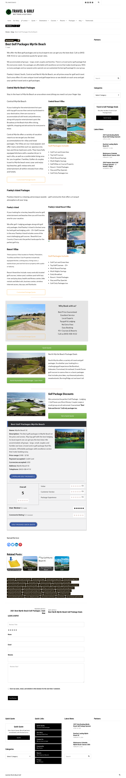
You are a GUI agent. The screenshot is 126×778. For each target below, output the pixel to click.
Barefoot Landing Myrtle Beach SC (79, 25)
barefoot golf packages (38, 579)
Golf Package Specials (28, 25)
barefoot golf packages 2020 (54, 579)
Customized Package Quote (26, 180)
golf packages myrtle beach (15, 588)
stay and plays (60, 596)
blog (80, 20)
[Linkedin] (16, 543)
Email (9, 645)
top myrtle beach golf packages (74, 596)
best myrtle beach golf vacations (16, 585)
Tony (8, 47)
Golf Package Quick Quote (23, 524)
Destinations (43, 20)
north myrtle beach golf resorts (16, 596)
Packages (72, 20)
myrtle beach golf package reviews (65, 588)
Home (7, 32)
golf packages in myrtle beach (70, 585)
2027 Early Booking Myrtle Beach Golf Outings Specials (52, 25)
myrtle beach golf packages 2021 (32, 590)
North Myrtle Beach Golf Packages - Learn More (26, 380)
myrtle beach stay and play (14, 593)
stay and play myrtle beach (48, 596)
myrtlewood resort (65, 593)
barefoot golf (11, 579)
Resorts (62, 20)
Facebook (85, 2)
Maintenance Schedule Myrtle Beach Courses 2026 (104, 25)
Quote (33, 20)
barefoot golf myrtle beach (23, 579)
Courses (53, 20)
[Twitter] (12, 543)
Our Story (16, 20)
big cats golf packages (31, 585)
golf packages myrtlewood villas (32, 588)
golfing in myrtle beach (48, 588)
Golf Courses (39, 230)
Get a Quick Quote (67, 416)
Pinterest (92, 2)
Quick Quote (46, 348)
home (9, 20)
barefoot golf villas (33, 582)
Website (10, 655)
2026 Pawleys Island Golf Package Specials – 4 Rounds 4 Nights (77, 27)
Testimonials (89, 20)
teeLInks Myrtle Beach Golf (13, 775)
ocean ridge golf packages (32, 596)
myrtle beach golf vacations (64, 590)
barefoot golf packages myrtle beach (17, 582)
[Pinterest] (20, 543)
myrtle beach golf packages (15, 590)
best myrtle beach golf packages (62, 582)
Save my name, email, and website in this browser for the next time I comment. (35, 689)
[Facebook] (9, 543)
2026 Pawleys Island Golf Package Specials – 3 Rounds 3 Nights (40, 27)
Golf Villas (54, 164)
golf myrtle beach (56, 585)
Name (10, 634)
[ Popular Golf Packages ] (23, 476)
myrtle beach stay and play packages (33, 593)
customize (53, 68)
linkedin (90, 2)
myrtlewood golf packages (51, 593)
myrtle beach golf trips (48, 590)
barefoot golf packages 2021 (70, 579)
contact (25, 20)
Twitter (88, 2)
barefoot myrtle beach (46, 582)
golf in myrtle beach (45, 585)
